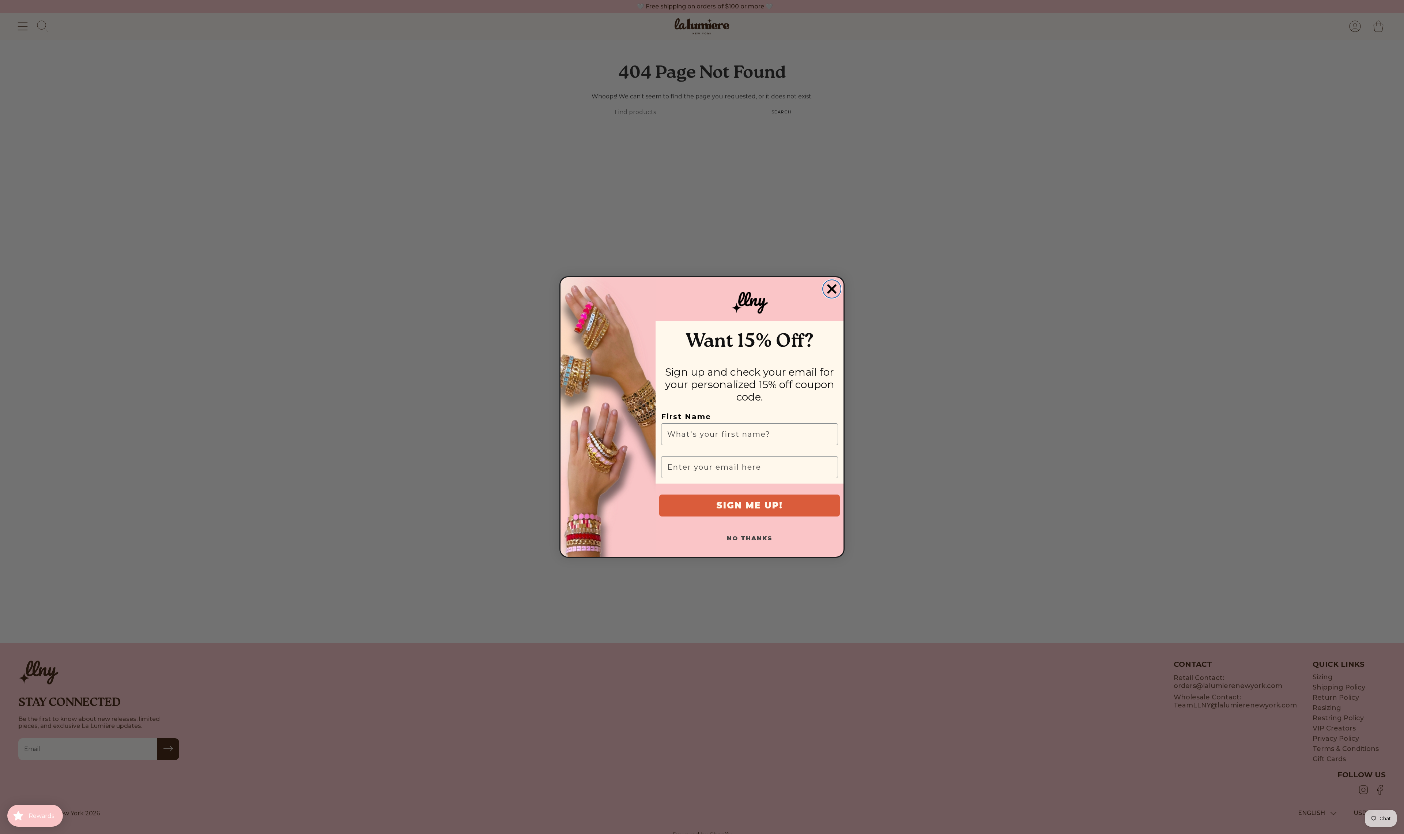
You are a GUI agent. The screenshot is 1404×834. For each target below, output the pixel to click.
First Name (686, 416)
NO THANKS (750, 538)
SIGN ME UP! (749, 505)
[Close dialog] (832, 289)
